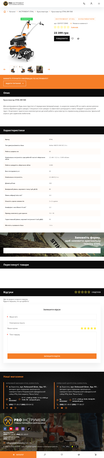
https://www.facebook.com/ (7, 408)
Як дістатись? (13, 399)
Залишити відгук (52, 356)
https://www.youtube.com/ (11, 408)
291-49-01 (66, 404)
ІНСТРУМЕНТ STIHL (65, 19)
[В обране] (72, 38)
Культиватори (86, 19)
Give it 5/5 (95, 328)
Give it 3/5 (88, 328)
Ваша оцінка (12, 328)
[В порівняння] (78, 38)
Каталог (20, 455)
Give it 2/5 (85, 328)
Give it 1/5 (82, 328)
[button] (4, 69)
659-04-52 (27, 404)
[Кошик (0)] (95, 454)
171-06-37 (15, 404)
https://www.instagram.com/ (15, 408)
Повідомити (62, 38)
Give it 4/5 (91, 328)
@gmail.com (18, 443)
